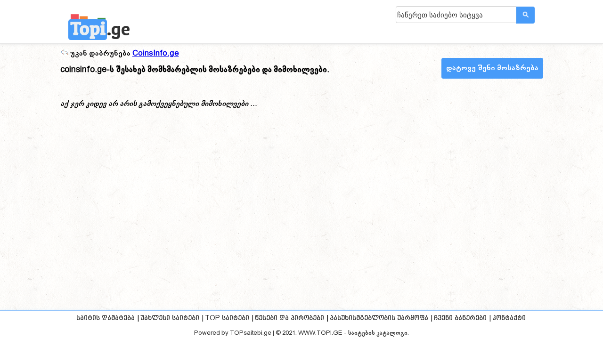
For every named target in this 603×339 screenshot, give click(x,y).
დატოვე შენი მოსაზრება (492, 68)
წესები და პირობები (289, 318)
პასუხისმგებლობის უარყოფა (379, 318)
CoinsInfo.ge (155, 53)
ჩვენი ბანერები (460, 318)
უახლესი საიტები (169, 318)
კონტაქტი (509, 318)
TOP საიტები (227, 318)
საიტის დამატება (105, 318)
